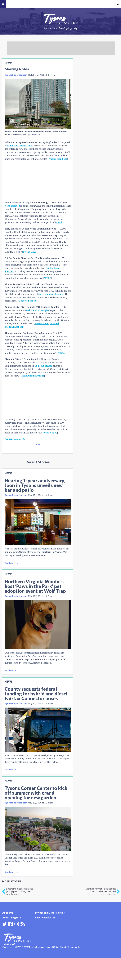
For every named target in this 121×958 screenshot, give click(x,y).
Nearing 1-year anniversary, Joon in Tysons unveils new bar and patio (35, 485)
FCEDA (61, 353)
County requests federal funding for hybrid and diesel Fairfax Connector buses (36, 693)
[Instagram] (16, 923)
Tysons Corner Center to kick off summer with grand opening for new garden (36, 792)
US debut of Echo (43, 366)
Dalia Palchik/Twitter (32, 375)
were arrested (12, 206)
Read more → (11, 563)
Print (37, 445)
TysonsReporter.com (16, 75)
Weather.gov (50, 432)
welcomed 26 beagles (37, 310)
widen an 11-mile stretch (20, 145)
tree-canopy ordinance (50, 294)
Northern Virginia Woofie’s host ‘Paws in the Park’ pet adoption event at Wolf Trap (35, 586)
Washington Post (58, 159)
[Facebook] (10, 923)
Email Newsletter (45, 917)
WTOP (47, 278)
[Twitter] (4, 924)
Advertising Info (11, 917)
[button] (117, 4)
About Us (7, 912)
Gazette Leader (27, 300)
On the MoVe (29, 252)
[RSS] (23, 923)
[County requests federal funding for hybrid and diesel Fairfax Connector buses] (38, 730)
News (8, 63)
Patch (59, 222)
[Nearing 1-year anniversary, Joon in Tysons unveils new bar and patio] (38, 522)
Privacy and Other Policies (50, 912)
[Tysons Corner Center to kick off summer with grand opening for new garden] (38, 829)
